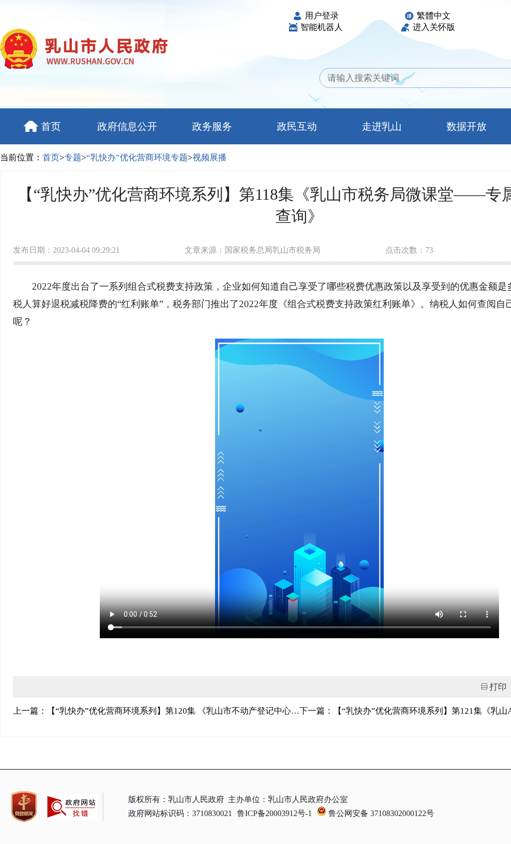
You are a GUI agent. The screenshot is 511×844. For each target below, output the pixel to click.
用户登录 (322, 15)
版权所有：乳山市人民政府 (176, 799)
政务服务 (212, 126)
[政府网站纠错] (71, 825)
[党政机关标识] (24, 807)
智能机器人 (321, 27)
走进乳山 (382, 126)
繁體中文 (434, 15)
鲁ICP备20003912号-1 (274, 813)
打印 (498, 687)
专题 (72, 157)
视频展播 (210, 157)
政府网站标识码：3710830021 (180, 813)
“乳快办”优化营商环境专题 (137, 157)
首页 (51, 126)
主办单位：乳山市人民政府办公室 (288, 799)
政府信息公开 (127, 126)
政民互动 (297, 126)
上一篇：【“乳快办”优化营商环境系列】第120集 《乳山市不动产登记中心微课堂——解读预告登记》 (156, 711)
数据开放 (467, 126)
